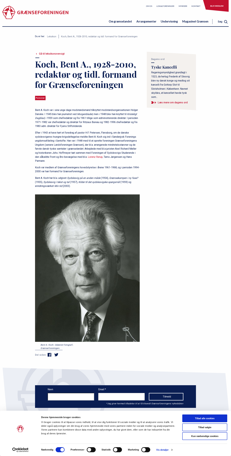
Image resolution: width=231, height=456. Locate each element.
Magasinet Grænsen (195, 21)
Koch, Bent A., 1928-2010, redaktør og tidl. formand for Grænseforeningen (99, 36)
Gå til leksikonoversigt (52, 53)
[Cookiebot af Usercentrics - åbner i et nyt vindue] (20, 450)
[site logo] (35, 15)
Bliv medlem (216, 6)
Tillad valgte (204, 427)
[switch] (91, 449)
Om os (149, 6)
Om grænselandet (120, 21)
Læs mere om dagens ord (173, 102)
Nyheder (183, 6)
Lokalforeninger (165, 6)
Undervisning (169, 21)
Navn (50, 389)
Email (101, 389)
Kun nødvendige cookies (204, 436)
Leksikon (51, 36)
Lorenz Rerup (95, 156)
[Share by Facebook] (50, 355)
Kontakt (196, 6)
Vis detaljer (162, 449)
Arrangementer (146, 21)
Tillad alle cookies (204, 418)
